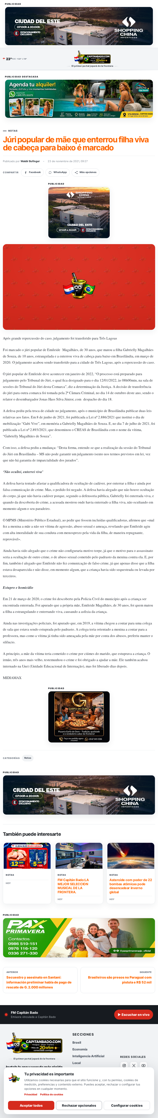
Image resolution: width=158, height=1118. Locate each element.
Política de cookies (51, 1094)
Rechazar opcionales (79, 1105)
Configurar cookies (127, 1105)
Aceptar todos (31, 1105)
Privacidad (30, 1094)
